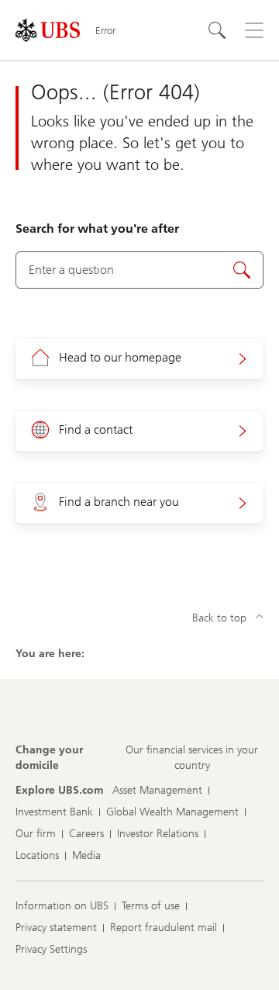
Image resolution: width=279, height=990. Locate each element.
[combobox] (140, 270)
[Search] (217, 30)
